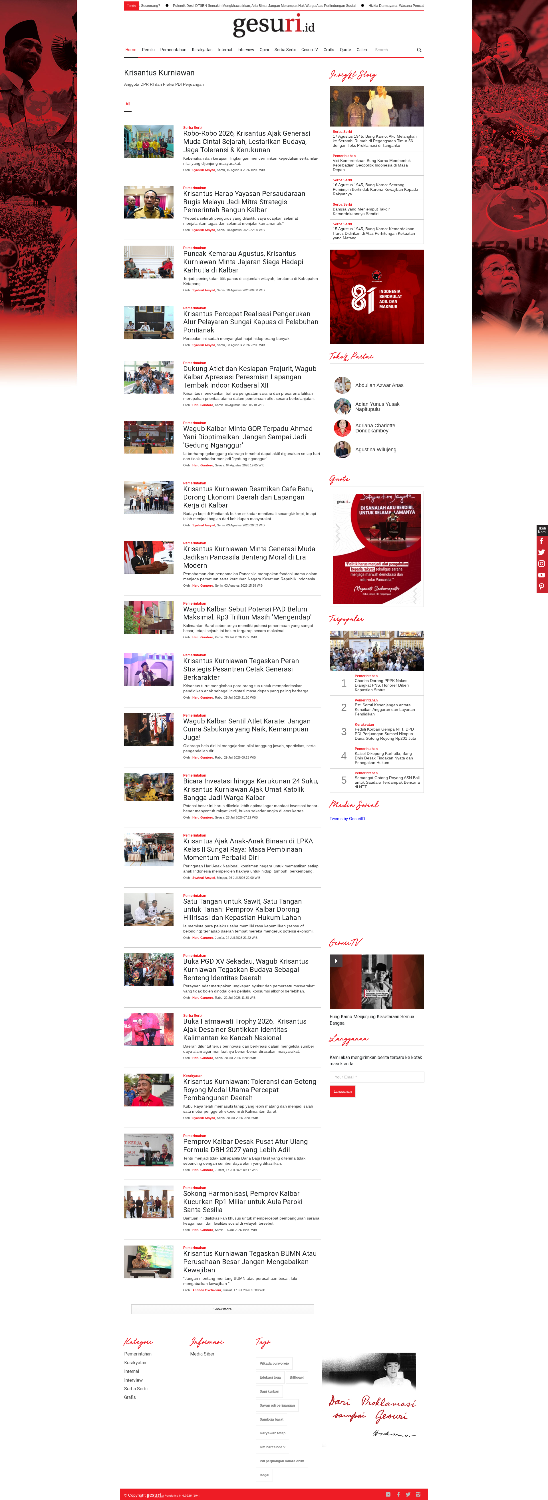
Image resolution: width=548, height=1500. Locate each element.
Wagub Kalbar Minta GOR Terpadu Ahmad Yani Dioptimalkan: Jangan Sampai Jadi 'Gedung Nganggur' (248, 437)
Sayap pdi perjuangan (277, 1405)
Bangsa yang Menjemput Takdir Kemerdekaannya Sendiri (361, 211)
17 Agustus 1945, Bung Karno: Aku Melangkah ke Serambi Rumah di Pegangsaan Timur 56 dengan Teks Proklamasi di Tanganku (375, 141)
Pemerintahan (173, 49)
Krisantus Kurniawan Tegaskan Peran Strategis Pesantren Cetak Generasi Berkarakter (241, 669)
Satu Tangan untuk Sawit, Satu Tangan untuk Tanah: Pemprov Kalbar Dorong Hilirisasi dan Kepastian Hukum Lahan (242, 909)
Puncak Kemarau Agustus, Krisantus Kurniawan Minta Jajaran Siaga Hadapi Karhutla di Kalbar (243, 262)
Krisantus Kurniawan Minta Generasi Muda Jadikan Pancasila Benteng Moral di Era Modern (249, 557)
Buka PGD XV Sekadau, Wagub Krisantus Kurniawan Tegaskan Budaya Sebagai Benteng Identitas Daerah (246, 969)
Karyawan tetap (272, 1433)
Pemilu (148, 49)
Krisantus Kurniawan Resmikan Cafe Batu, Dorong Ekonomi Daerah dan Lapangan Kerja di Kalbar (248, 497)
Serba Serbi (285, 49)
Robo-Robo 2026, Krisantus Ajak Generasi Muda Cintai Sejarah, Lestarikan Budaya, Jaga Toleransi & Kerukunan (246, 141)
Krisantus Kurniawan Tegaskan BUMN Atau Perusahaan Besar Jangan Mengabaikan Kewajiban (250, 1262)
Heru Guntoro (202, 405)
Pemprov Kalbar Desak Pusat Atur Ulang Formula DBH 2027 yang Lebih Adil (245, 1146)
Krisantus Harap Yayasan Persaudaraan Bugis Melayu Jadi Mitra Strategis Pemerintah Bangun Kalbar (244, 202)
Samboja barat (271, 1419)
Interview (246, 49)
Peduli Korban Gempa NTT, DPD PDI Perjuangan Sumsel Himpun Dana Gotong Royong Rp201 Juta (385, 734)
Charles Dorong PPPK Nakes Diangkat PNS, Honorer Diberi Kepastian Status (382, 685)
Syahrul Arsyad (203, 170)
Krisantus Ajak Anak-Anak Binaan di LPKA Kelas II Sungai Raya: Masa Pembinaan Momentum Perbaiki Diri (248, 849)
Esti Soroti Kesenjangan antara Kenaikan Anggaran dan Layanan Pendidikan (385, 709)
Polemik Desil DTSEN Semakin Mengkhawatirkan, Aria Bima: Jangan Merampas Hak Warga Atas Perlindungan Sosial (185, 6)
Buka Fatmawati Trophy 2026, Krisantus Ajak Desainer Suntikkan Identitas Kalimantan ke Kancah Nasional (245, 1029)
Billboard (297, 1377)
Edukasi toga (270, 1377)
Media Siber (202, 1354)
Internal (225, 49)
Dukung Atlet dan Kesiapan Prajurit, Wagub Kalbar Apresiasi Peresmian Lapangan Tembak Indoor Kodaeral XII (250, 377)
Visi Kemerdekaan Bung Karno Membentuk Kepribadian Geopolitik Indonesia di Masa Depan (372, 165)
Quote (345, 49)
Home (131, 49)
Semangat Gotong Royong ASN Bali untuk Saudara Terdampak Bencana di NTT (387, 782)
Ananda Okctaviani (206, 1290)
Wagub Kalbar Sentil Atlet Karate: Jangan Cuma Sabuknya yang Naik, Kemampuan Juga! (247, 729)
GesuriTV (309, 49)
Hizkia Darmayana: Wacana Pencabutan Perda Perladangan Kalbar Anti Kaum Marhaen (357, 6)
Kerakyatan (202, 49)
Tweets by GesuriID (347, 818)
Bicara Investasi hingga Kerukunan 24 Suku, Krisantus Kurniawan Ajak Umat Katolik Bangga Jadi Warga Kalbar (250, 789)
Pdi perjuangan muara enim (282, 1461)
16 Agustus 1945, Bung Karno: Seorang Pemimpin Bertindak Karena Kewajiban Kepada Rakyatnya (375, 189)
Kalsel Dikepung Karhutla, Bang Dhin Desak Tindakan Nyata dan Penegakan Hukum (384, 758)
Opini (264, 49)
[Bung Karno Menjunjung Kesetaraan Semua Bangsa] (377, 982)
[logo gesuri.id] (274, 25)
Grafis (329, 49)
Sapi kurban (269, 1391)
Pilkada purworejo (274, 1363)
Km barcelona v (272, 1447)
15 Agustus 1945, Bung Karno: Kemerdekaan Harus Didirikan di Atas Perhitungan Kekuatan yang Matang (374, 233)
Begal (264, 1475)
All (128, 104)
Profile (361, 104)
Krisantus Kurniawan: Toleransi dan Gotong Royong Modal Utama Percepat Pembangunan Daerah (250, 1090)
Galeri (362, 49)
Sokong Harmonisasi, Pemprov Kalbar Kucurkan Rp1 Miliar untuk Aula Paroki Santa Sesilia (243, 1202)
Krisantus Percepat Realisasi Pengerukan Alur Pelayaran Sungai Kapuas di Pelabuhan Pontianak (251, 322)
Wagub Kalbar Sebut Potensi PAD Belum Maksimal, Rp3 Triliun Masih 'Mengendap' (247, 613)
